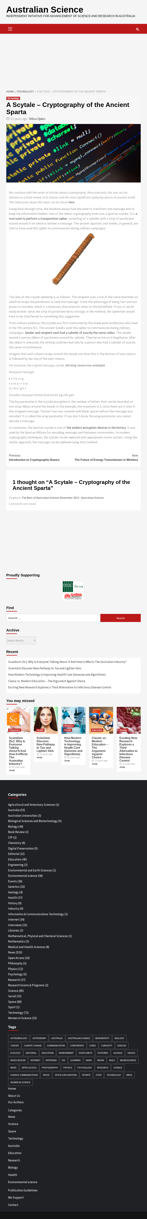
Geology (13, 892)
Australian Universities (22, 816)
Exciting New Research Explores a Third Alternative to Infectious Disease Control (59, 687)
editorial (31, 1052)
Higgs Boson (17, 1060)
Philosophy (15, 963)
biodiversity (102, 1038)
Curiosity (106, 1045)
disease (121, 1045)
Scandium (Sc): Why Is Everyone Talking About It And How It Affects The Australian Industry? (67, 662)
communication (56, 1045)
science (117, 1067)
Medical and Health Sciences (26, 947)
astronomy (39, 1038)
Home (12, 1089)
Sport (12, 1007)
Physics (13, 969)
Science (13, 991)
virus (129, 1075)
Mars (89, 1060)
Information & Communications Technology (36, 914)
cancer (14, 1045)
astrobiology (18, 1038)
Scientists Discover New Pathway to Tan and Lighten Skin (44, 668)
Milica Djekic (37, 119)
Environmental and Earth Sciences (30, 870)
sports (86, 1075)
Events (12, 881)
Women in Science (19, 1018)
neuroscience (128, 1060)
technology (114, 1075)
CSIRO (92, 1045)
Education (97, 730)
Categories (15, 1110)
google (117, 1052)
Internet (13, 919)
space (46, 1075)
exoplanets (85, 1052)
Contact (13, 1205)
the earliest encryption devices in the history (96, 427)
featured (103, 1052)
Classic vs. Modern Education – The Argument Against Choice (46, 681)
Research (14, 980)
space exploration (66, 1075)
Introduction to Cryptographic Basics (34, 457)
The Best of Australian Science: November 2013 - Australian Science (63, 497)
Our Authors (16, 1102)
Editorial (13, 854)
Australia (14, 810)
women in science (20, 1082)
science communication (24, 1075)
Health (40, 730)
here (72, 202)
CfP (10, 837)
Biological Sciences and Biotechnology (33, 821)
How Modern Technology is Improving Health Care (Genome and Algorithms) (57, 675)
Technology (13, 98)
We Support (16, 1197)
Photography (50, 1067)
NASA (112, 1060)
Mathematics (16, 941)
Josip (12, 770)
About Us (14, 1096)
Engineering (15, 865)
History (13, 903)
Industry (13, 909)
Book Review (16, 832)
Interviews (15, 925)
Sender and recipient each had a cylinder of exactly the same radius (70, 333)
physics (67, 1067)
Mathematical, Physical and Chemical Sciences (38, 936)
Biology (123, 730)
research (102, 1067)
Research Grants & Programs (26, 985)
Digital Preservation (21, 848)
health (131, 1052)
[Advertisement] (73, 61)
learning (75, 1060)
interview (51, 1060)
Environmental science (22, 876)
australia (57, 1038)
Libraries (13, 930)
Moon (100, 1060)
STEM (98, 1075)
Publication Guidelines (22, 1190)
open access (29, 1067)
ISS (63, 1060)
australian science (79, 1038)
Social (12, 996)
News (11, 952)
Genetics (69, 726)
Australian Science (44, 9)
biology (119, 1038)
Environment (66, 1052)
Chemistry (14, 730)
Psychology (15, 974)
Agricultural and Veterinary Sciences (31, 805)
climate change (33, 1045)
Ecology (15, 1052)
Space (12, 1002)
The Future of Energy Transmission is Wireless (106, 457)
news (13, 1067)
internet (36, 1060)
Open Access (16, 958)
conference (77, 1045)
